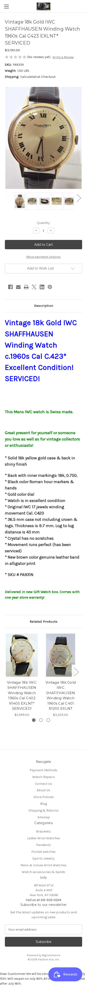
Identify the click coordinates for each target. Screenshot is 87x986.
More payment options (43, 257)
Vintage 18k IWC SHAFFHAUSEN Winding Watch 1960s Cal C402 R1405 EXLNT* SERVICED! (22, 695)
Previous (8, 198)
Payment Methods (44, 770)
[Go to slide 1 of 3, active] (33, 720)
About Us (43, 790)
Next (78, 198)
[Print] (26, 287)
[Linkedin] (42, 287)
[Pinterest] (50, 287)
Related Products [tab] (44, 621)
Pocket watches (43, 852)
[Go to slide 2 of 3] (41, 720)
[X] (34, 287)
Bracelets (43, 831)
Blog (43, 804)
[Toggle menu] (6, 6)
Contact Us (43, 784)
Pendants (43, 845)
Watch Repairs (43, 777)
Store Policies (43, 797)
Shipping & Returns (44, 810)
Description (43, 306)
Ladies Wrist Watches (43, 838)
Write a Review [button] (63, 57)
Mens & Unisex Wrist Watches (43, 865)
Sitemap (43, 817)
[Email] (18, 287)
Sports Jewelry (43, 858)
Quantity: (43, 223)
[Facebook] (10, 287)
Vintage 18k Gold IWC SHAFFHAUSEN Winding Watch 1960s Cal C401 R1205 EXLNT (60, 695)
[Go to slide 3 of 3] (48, 720)
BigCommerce (51, 955)
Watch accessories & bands (43, 872)
